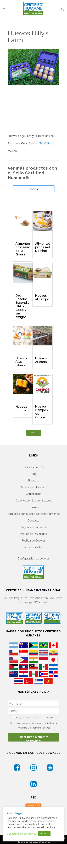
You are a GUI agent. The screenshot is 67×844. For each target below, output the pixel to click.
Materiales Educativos (34, 487)
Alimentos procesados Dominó (42, 247)
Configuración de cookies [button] (33, 558)
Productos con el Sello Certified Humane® (33, 514)
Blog (34, 473)
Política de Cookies (33, 540)
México (12, 151)
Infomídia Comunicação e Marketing (33, 842)
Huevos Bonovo (21, 408)
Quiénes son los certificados (33, 500)
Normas (34, 507)
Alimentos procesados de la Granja (22, 249)
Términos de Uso (33, 547)
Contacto (33, 520)
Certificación (33, 493)
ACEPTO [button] (44, 833)
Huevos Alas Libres (21, 362)
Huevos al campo (42, 297)
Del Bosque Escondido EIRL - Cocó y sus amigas (22, 306)
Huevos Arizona (41, 360)
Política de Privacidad (33, 534)
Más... (33, 432)
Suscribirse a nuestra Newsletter (33, 738)
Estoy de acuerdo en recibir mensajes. (34, 717)
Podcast (33, 480)
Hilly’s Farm (46, 143)
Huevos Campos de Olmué (41, 412)
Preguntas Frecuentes (33, 527)
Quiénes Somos (34, 467)
